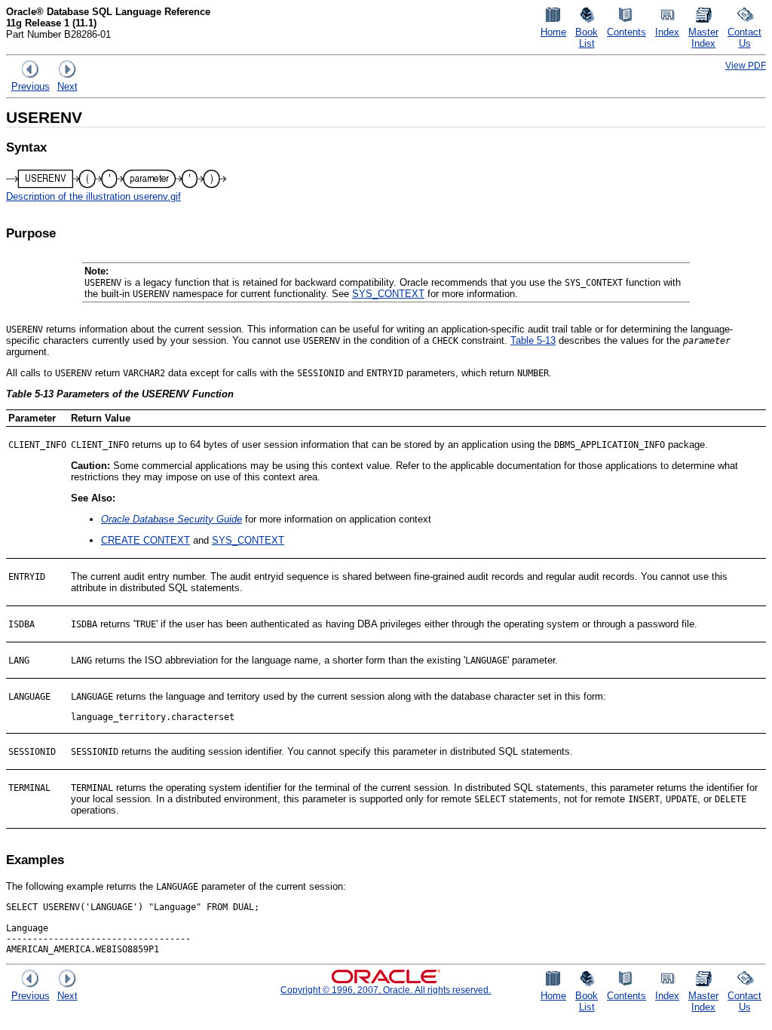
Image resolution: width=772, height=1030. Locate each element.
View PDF (745, 65)
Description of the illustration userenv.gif (93, 196)
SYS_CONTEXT (388, 293)
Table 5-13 (533, 340)
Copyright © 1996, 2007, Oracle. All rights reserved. (385, 990)
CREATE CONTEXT (145, 540)
